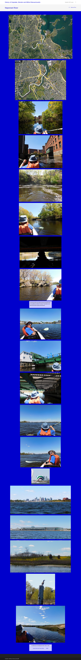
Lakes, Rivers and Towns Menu (38, 648)
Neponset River (73, 7)
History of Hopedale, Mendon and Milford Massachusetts (22, 2)
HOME (47, 648)
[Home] (69, 7)
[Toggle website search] (75, 2)
